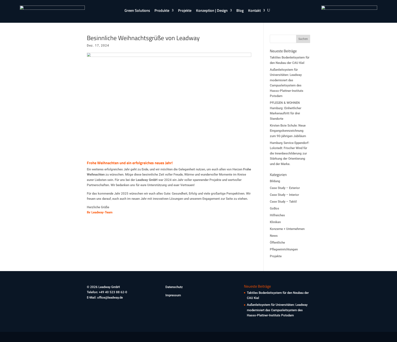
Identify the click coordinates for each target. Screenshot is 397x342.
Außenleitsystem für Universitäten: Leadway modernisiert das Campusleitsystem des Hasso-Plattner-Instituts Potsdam (277, 310)
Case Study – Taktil (283, 201)
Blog (240, 11)
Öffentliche (277, 242)
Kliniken (275, 222)
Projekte (184, 11)
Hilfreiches (277, 215)
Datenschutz (174, 287)
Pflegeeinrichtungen (284, 249)
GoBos (274, 208)
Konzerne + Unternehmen (287, 229)
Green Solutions (137, 11)
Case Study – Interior (284, 195)
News (274, 236)
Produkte (161, 11)
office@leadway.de (110, 297)
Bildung (275, 181)
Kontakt (254, 11)
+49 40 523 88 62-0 (113, 292)
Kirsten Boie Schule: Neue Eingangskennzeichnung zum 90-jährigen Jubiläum (288, 131)
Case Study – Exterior (285, 188)
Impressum (173, 295)
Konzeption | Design (212, 11)
